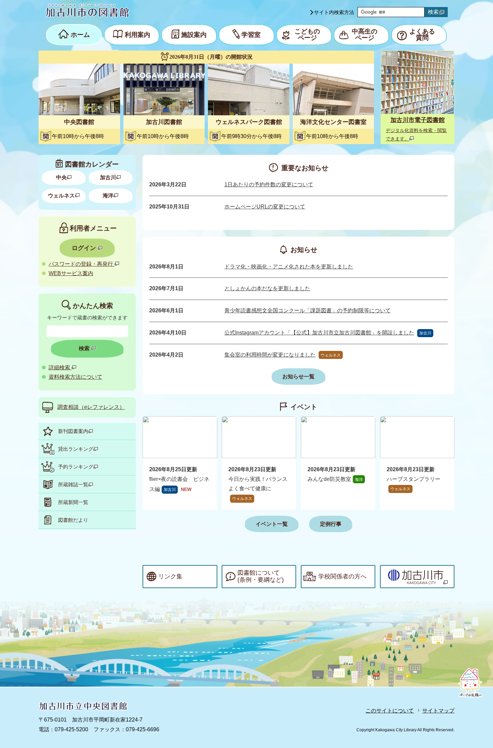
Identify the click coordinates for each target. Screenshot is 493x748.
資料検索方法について (75, 377)
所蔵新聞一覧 (73, 502)
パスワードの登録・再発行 (81, 264)
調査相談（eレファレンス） (91, 407)
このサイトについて (390, 710)
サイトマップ (438, 710)
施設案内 (194, 34)
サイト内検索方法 (334, 12)
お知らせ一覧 (298, 376)
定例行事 (330, 524)
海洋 (108, 195)
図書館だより (73, 520)
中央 (61, 177)
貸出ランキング (75, 449)
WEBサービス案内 (71, 273)
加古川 (108, 177)
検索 (433, 12)
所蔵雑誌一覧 (73, 484)
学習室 (251, 34)
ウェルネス (61, 195)
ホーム (80, 34)
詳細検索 (60, 367)
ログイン (85, 248)
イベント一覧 (272, 524)
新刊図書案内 (73, 431)
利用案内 (137, 34)
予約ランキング (75, 467)
